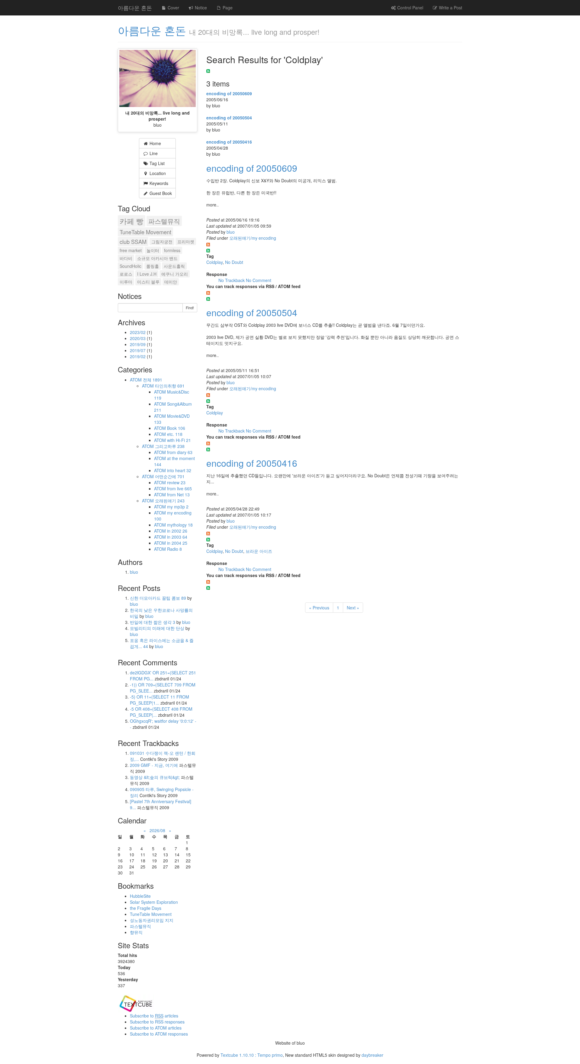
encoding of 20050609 (229, 93)
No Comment (258, 280)
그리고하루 (170, 446)
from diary (179, 452)
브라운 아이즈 (259, 551)
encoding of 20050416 (229, 142)
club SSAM (133, 241)
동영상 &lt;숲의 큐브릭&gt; (155, 777)
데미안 (170, 282)
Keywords (158, 183)
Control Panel (409, 8)
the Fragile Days (145, 908)
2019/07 (138, 350)
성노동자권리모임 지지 (151, 920)
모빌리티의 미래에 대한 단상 (157, 628)
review (176, 482)
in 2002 (177, 531)
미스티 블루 (148, 282)
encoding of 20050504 (229, 118)
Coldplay (214, 262)
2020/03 (138, 338)
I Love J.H (146, 274)
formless (172, 250)
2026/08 (157, 830)
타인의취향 (170, 386)
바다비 (126, 258)
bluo (231, 232)
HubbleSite (140, 896)
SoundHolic (130, 266)
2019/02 (138, 356)
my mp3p (177, 507)
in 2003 (177, 537)
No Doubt (234, 262)
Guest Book (160, 193)
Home (154, 143)
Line (153, 153)
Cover (172, 8)
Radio (174, 549)
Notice (200, 8)
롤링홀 (152, 266)
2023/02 (138, 332)
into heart (179, 470)
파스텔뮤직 (164, 220)
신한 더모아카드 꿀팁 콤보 (158, 598)
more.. (212, 205)
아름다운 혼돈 (135, 7)
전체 (152, 380)
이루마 (126, 282)
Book (176, 428)
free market (131, 250)
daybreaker (372, 1055)
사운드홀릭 (174, 266)
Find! (190, 307)
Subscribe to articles (154, 1016)
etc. (174, 434)
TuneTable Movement (145, 232)
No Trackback (232, 280)
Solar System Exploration (154, 902)
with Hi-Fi (179, 440)
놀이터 (153, 250)
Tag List (156, 163)
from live (179, 488)
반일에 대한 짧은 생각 (152, 622)
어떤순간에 (170, 476)
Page (227, 8)
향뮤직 (136, 932)
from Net (178, 494)
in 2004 (177, 543)
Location (157, 173)
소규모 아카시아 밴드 (157, 258)
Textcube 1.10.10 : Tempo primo (252, 1055)
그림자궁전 (161, 241)
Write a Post (450, 8)
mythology (180, 525)
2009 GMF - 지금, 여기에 (154, 765)
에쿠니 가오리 (174, 274)
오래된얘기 (170, 501)
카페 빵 (131, 221)
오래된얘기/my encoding (252, 238)
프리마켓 (185, 241)
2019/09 (138, 344)
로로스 (126, 274)
